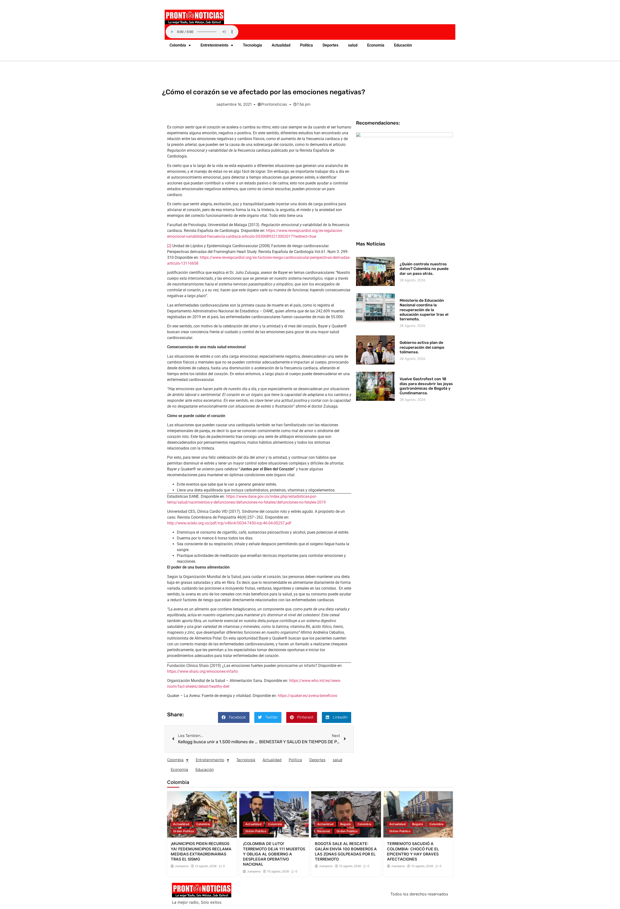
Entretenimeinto (214, 45)
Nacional (323, 831)
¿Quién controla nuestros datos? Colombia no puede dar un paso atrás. (424, 269)
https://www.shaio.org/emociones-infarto (202, 671)
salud (352, 45)
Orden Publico (183, 831)
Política (306, 45)
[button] (233, 717)
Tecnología (252, 45)
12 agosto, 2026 (206, 866)
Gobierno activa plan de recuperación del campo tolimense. (422, 347)
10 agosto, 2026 (278, 871)
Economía (375, 45)
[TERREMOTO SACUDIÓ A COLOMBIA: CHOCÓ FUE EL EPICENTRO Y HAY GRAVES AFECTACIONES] (418, 814)
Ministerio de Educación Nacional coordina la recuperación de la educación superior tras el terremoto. (424, 309)
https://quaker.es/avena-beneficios (307, 695)
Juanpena (181, 866)
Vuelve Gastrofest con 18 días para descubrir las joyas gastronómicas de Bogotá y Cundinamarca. (426, 386)
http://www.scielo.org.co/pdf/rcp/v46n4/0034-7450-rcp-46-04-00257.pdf (229, 523)
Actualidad (281, 45)
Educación (403, 45)
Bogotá (345, 824)
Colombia (178, 45)
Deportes (330, 45)
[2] (169, 246)
